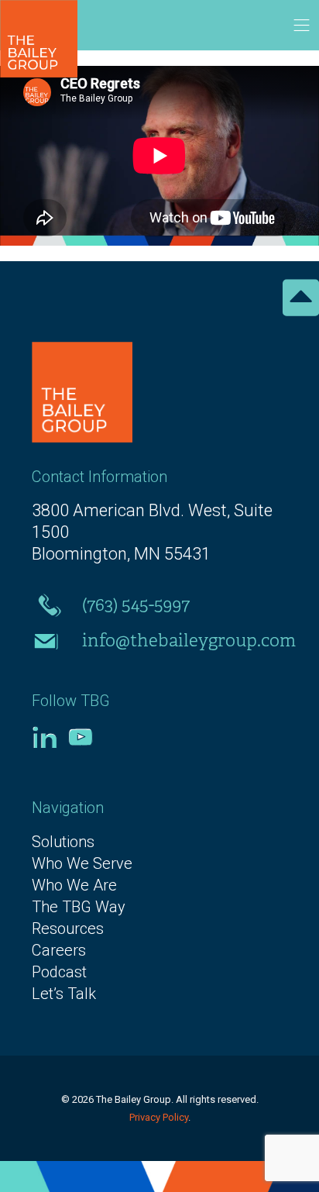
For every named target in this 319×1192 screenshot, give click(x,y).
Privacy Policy (158, 1117)
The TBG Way (78, 906)
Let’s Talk (64, 993)
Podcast (59, 972)
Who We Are (74, 885)
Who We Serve (82, 863)
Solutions (63, 841)
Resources (68, 928)
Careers (59, 950)
